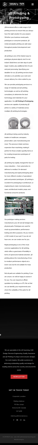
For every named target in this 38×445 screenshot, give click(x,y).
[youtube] (17, 420)
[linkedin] (24, 420)
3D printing (25, 248)
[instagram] (21, 420)
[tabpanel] (18, 161)
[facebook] (14, 420)
